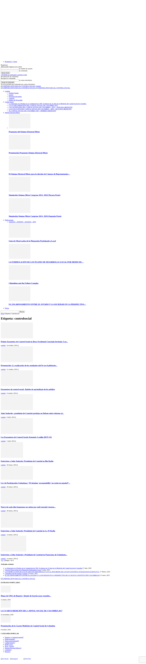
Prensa (7, 308)
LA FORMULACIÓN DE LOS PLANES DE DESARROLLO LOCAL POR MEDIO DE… (46, 262)
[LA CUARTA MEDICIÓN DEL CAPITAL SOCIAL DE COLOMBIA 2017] (6, 607)
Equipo (11, 95)
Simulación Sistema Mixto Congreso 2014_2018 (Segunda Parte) (35, 216)
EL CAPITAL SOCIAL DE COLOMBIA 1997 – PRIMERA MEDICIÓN (32, 111)
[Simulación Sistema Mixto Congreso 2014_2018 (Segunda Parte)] (19, 212)
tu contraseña (23, 71)
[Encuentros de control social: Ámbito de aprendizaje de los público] (17, 385)
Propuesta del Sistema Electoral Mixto (24, 132)
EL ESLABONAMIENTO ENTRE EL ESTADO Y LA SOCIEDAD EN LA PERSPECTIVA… (47, 304)
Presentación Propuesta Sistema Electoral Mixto (28, 153)
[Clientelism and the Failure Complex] (19, 279)
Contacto (11, 98)
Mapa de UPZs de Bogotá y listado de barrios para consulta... (26, 596)
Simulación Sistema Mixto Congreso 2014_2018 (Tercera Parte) (34, 195)
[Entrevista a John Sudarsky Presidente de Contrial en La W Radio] (17, 527)
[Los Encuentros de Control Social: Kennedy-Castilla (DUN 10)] (17, 433)
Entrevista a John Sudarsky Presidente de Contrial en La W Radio (28, 531)
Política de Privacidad (15, 100)
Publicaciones (9, 220)
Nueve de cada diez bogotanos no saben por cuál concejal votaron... (28, 507)
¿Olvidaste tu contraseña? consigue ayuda (14, 75)
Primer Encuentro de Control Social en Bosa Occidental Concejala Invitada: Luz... (34, 342)
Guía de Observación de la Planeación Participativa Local (32, 241)
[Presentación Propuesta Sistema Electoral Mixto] (19, 149)
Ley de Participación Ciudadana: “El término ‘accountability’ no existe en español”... (35, 483)
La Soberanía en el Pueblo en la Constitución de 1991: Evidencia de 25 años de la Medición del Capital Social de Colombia (47, 104)
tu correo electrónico (25, 80)
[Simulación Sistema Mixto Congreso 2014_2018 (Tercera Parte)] (19, 191)
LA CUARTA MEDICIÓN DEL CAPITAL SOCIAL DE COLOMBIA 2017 (33, 105)
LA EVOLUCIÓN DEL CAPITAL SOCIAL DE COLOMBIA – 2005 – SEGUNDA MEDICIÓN (40, 109)
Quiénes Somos (14, 93)
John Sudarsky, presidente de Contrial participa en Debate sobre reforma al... (32, 413)
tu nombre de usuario (25, 69)
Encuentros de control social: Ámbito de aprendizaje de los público (28, 389)
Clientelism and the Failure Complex (24, 283)
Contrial (7, 91)
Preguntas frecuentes (15, 96)
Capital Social (9, 102)
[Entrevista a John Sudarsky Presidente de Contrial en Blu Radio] (12, 457)
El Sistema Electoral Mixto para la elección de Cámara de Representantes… (39, 174)
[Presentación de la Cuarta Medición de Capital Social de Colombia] (6, 622)
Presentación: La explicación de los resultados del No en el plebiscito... (29, 365)
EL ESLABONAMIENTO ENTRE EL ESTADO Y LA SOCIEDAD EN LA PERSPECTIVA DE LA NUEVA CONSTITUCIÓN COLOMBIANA (52, 575)
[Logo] (18, 88)
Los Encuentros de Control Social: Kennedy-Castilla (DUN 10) (26, 437)
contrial (3, 345)
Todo (10, 222)
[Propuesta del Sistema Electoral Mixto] (19, 128)
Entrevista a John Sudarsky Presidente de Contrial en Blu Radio (27, 461)
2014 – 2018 (16, 222)
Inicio (2, 313)
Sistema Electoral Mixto (12, 112)
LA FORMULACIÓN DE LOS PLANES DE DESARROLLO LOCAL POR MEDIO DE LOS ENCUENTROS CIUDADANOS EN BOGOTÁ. (52, 572)
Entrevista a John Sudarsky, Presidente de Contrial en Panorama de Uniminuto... (34, 555)
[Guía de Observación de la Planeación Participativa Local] (19, 237)
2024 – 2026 (32, 222)
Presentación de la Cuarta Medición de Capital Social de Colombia (28, 626)
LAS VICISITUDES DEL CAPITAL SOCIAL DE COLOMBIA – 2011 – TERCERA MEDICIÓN (40, 107)
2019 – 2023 (24, 222)
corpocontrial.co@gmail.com (13, 662)
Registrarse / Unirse (11, 61)
